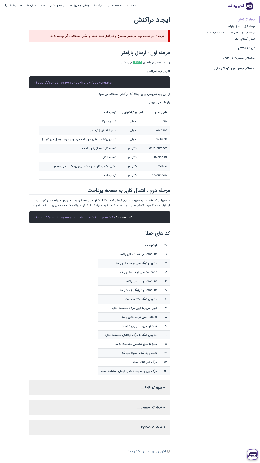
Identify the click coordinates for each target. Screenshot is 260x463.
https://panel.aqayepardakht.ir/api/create (73, 82)
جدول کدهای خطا (244, 38)
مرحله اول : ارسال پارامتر (241, 26)
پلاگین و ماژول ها (79, 5)
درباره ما (31, 5)
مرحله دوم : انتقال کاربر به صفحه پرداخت (231, 32)
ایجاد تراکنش (246, 19)
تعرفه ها (98, 5)
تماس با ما (16, 5)
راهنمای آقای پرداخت (52, 5)
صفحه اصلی (115, 5)
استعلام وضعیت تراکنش (239, 58)
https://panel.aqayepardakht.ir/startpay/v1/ (75, 217)
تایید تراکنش (246, 48)
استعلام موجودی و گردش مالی (234, 68)
